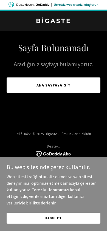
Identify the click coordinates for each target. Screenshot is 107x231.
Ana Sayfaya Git (53, 85)
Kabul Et (53, 218)
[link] (53, 21)
